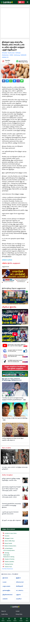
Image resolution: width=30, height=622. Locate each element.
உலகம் (4, 582)
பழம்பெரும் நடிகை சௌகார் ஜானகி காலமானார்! (10, 513)
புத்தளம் (18, 595)
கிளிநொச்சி (19, 586)
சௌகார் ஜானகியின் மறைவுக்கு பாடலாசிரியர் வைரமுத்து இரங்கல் (11, 505)
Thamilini (7, 61)
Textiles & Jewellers (9, 561)
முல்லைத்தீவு (6, 590)
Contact (17, 611)
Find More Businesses (7, 568)
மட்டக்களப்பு (19, 590)
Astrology (7, 553)
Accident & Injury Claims (11, 533)
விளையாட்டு (19, 582)
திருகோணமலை (7, 595)
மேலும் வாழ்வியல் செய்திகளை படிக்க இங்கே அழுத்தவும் (15, 367)
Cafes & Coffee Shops (10, 541)
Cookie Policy (4, 614)
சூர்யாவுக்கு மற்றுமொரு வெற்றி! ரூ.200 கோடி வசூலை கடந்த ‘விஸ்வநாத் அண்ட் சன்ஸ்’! (11, 488)
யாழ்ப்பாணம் (6, 586)
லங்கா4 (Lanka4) (7, 260)
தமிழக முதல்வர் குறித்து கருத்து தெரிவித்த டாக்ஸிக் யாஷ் (11, 479)
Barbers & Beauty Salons (10, 546)
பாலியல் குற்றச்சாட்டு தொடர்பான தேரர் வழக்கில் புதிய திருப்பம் (12, 439)
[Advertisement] (15, 23)
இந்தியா (18, 578)
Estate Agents (6, 555)
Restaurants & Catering (8, 557)
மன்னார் (5, 599)
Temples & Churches (9, 559)
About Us (3, 611)
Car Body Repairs (9, 548)
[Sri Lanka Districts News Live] (15, 374)
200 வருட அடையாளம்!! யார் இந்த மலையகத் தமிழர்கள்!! (14, 468)
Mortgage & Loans (9, 538)
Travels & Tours (8, 567)
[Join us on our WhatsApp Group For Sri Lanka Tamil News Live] (22, 61)
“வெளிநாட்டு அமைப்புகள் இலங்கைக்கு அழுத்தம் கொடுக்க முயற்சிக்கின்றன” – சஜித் (14, 399)
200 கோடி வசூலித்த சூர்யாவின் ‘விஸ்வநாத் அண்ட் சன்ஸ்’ (11, 496)
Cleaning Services (9, 564)
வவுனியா (18, 599)
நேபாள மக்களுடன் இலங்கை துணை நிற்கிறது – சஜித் (14, 419)
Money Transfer (8, 543)
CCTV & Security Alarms (9, 550)
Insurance (7, 536)
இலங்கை (5, 578)
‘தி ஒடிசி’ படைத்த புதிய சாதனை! (11, 520)
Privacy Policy (19, 614)
